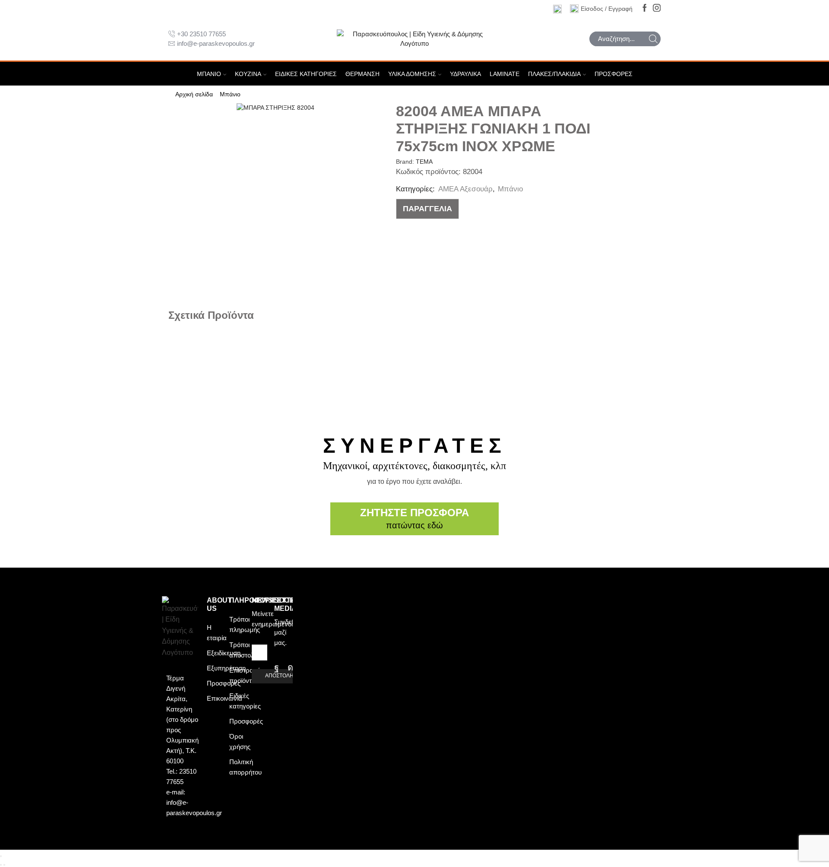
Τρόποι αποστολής (245, 650)
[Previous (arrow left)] (1, 865)
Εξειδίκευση (223, 653)
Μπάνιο (209, 73)
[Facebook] (645, 8)
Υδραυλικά (465, 73)
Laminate (504, 73)
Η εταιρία (217, 633)
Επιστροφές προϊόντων (246, 675)
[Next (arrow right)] (4, 865)
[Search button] (653, 39)
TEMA (424, 161)
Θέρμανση (362, 73)
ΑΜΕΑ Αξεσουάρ (465, 189)
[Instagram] (657, 8)
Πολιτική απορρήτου (245, 767)
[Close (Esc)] (1, 856)
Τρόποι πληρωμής (244, 624)
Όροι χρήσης (239, 741)
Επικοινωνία (224, 698)
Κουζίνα (248, 73)
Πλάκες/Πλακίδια (554, 73)
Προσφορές (614, 73)
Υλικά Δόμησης (412, 73)
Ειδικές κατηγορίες (306, 73)
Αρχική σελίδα (194, 94)
